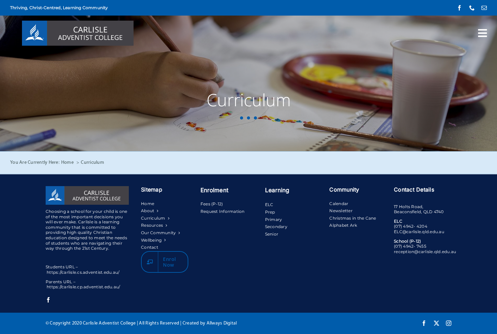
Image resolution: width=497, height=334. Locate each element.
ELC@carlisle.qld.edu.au (419, 231)
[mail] (484, 7)
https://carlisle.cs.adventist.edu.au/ (83, 272)
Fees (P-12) (211, 203)
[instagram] (448, 323)
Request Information (222, 211)
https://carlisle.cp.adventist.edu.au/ (83, 286)
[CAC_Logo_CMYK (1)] (78, 23)
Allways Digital (222, 323)
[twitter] (436, 323)
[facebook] (459, 7)
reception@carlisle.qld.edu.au (425, 251)
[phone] (472, 7)
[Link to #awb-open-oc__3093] (482, 33)
